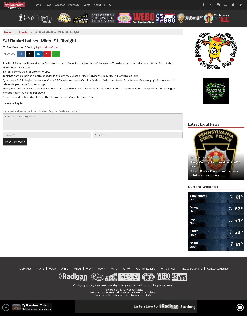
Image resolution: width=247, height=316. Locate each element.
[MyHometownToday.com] (17, 4)
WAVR (52, 268)
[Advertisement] (216, 43)
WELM (77, 268)
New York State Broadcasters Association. (132, 292)
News (48, 4)
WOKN (101, 268)
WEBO (64, 268)
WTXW (126, 268)
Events (86, 4)
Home (37, 4)
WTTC (113, 268)
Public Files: (25, 268)
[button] (110, 4)
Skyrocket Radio (132, 289)
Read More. (213, 175)
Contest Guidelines (218, 268)
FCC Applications (145, 268)
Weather (60, 4)
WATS (40, 268)
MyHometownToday (47, 47)
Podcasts (73, 4)
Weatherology (143, 295)
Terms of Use (167, 268)
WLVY (89, 268)
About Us (99, 4)
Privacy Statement (191, 268)
